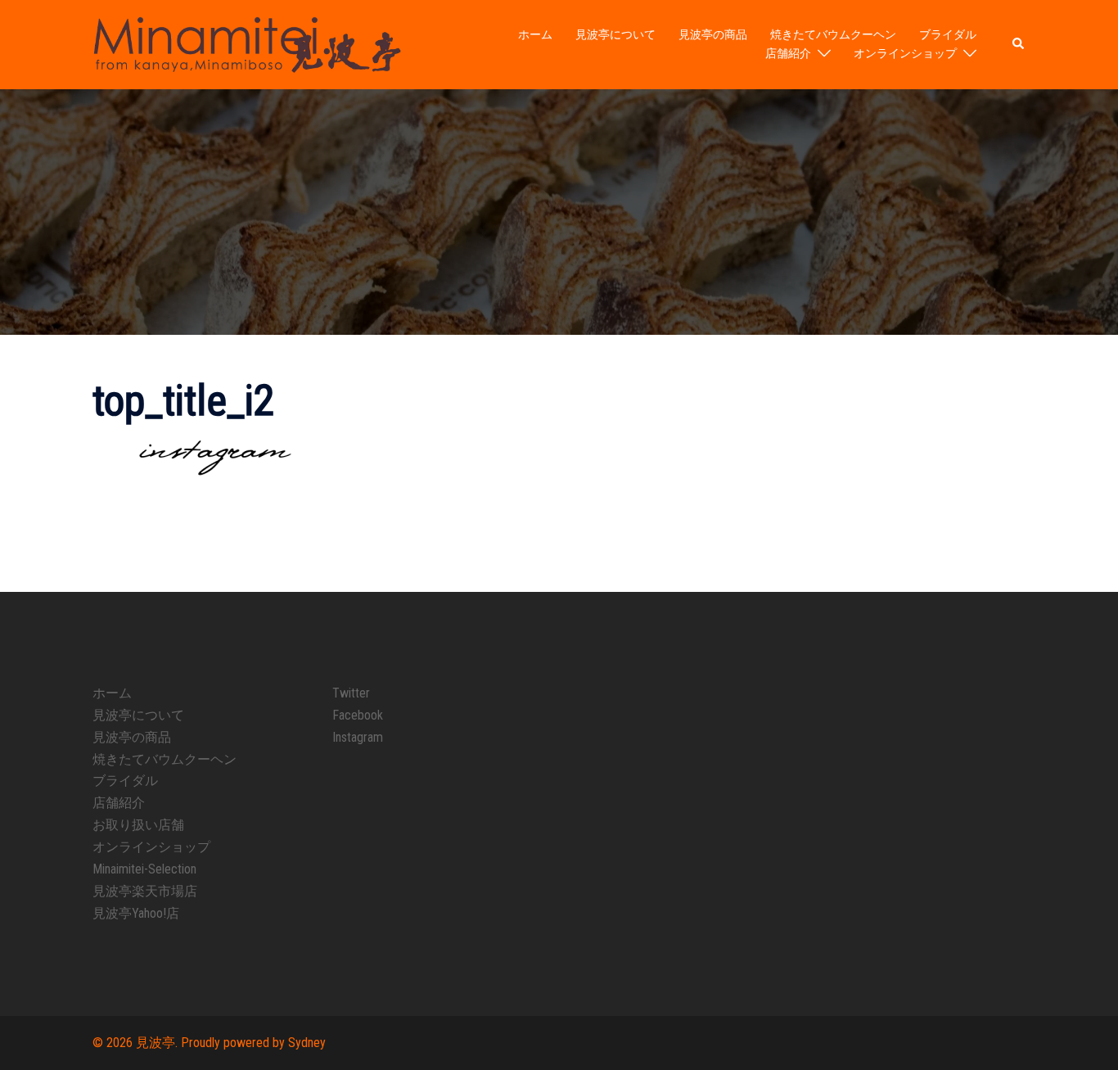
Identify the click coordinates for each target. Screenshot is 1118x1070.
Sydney (307, 1042)
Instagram (357, 737)
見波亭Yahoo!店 (135, 913)
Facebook (357, 715)
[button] (1019, 44)
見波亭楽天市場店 (144, 891)
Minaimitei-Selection (144, 869)
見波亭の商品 (712, 34)
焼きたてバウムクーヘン (833, 34)
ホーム (535, 34)
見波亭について (615, 34)
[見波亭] (246, 44)
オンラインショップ (905, 53)
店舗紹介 (788, 53)
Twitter (351, 693)
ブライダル (947, 34)
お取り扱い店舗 (138, 825)
